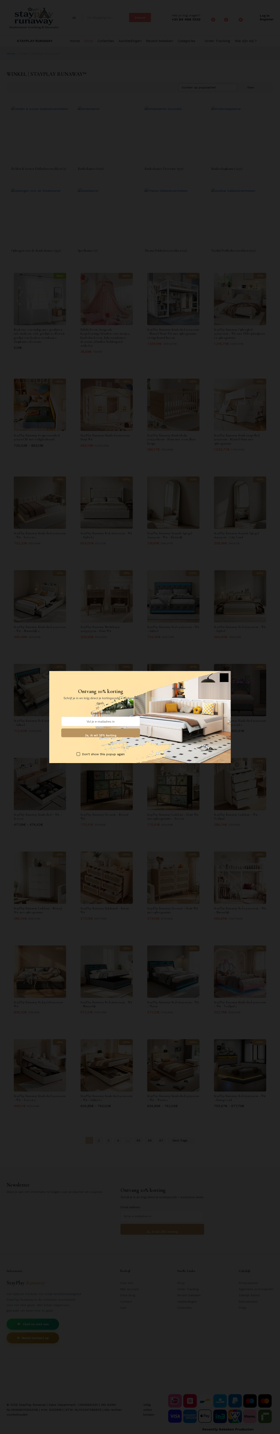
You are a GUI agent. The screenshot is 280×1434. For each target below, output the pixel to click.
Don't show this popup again (103, 754)
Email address (100, 713)
